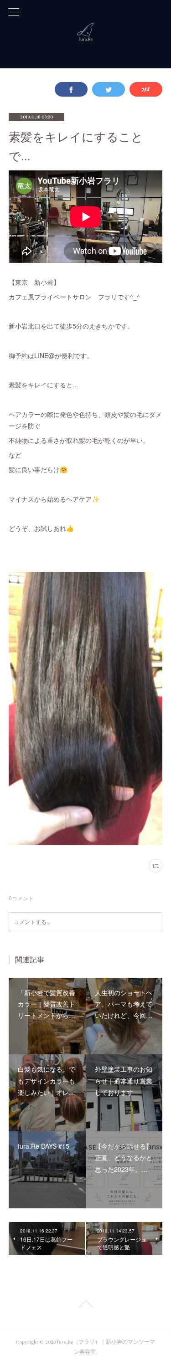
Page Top (85, 1305)
